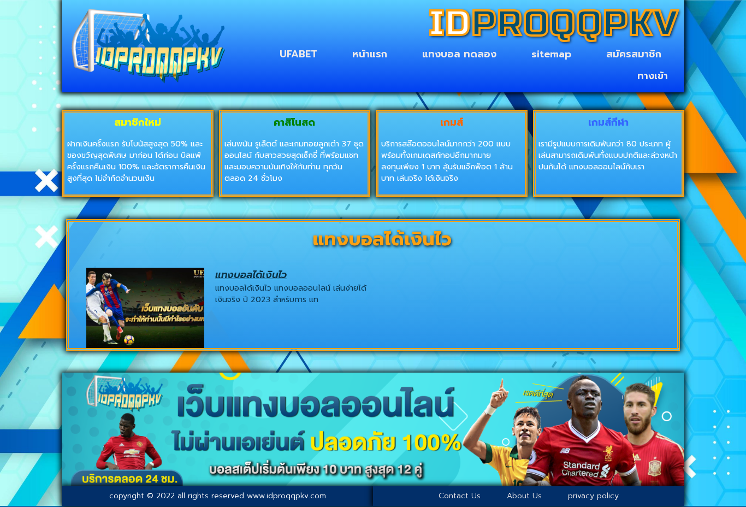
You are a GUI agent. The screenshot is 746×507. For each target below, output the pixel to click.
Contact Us (460, 496)
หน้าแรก (369, 54)
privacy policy (593, 496)
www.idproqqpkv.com (286, 496)
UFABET (298, 54)
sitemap (551, 54)
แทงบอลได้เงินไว (251, 274)
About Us (524, 496)
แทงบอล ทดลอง (459, 54)
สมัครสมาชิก (633, 54)
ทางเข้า (652, 76)
